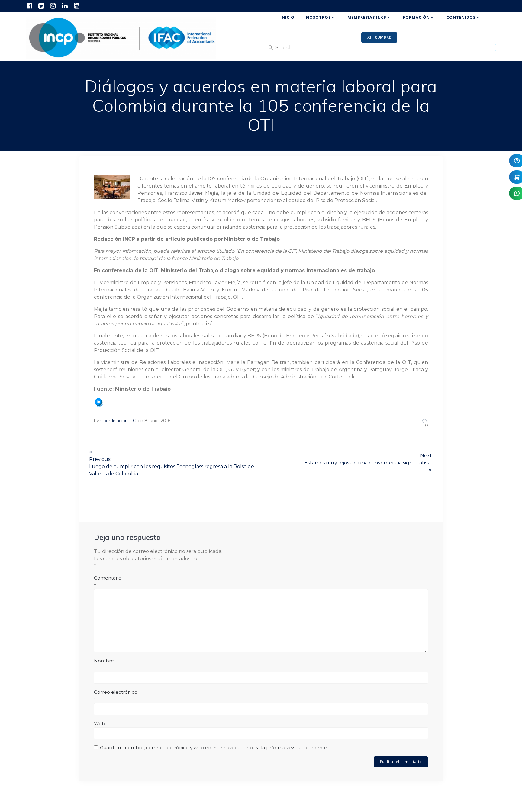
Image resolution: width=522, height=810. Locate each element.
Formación (416, 17)
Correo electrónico (115, 695)
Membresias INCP (366, 17)
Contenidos (460, 17)
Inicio (287, 17)
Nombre (104, 664)
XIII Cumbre (379, 37)
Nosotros (318, 17)
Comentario (107, 581)
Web (99, 723)
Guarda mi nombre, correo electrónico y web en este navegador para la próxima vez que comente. (214, 748)
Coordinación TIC (118, 420)
